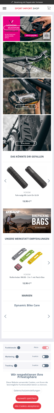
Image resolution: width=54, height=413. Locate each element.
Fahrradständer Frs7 (27, 193)
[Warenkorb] (49, 8)
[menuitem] (4, 8)
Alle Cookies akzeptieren (27, 406)
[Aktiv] (45, 347)
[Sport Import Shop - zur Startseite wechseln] (27, 10)
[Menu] (4, 8)
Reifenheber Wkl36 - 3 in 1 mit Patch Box (27, 276)
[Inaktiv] (45, 356)
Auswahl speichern (27, 398)
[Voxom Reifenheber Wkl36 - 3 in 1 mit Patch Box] (27, 259)
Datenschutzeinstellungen (27, 390)
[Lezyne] (27, 316)
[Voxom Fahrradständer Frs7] (27, 177)
